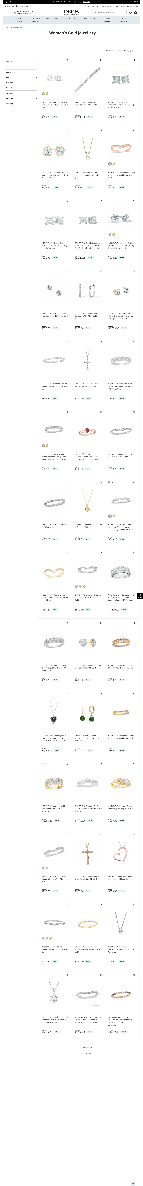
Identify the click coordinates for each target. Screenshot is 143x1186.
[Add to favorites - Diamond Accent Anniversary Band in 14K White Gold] (134, 412)
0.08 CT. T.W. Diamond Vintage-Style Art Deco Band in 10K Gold (121, 666)
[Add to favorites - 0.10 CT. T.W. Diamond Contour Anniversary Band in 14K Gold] (134, 693)
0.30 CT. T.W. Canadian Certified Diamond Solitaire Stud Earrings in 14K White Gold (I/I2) (121, 245)
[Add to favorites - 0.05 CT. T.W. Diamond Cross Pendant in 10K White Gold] (100, 341)
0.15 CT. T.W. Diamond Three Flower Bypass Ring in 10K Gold (121, 807)
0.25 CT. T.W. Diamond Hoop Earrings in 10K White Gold (86, 314)
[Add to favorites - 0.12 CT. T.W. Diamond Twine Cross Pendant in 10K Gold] (100, 834)
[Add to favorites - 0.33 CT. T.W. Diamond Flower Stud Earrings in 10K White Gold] (67, 271)
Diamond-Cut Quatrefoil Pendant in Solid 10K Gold (88, 525)
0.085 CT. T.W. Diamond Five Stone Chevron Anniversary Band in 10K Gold (55, 597)
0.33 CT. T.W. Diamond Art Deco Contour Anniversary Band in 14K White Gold (88, 808)
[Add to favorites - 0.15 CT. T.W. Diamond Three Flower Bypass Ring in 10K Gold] (134, 763)
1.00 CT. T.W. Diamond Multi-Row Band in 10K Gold (53, 807)
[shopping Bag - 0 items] (135, 12)
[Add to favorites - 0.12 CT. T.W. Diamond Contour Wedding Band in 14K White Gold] (67, 834)
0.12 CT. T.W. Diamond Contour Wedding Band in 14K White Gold (54, 879)
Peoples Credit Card (111, 6)
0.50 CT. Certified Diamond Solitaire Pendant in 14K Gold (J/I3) (87, 175)
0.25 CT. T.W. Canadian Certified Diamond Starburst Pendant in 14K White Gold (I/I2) (55, 1019)
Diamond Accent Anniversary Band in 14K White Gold (120, 455)
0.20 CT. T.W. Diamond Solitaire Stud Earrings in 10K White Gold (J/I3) (55, 104)
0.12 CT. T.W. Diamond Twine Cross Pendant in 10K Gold (87, 877)
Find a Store (11, 6)
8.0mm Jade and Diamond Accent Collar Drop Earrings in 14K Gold (87, 738)
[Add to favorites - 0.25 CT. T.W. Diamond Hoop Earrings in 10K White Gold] (100, 271)
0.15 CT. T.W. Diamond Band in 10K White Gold (54, 525)
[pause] (6, 2)
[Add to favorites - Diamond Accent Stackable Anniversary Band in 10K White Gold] (67, 904)
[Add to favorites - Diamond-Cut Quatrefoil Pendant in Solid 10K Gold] (100, 482)
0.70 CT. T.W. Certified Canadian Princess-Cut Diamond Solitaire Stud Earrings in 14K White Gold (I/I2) (88, 245)
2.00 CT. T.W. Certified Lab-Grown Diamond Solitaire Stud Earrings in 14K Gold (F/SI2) (120, 316)
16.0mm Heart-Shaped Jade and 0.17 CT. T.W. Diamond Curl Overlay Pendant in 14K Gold (55, 738)
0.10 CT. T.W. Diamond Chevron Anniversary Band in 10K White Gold (88, 597)
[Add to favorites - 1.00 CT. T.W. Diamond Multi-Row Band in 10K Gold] (67, 763)
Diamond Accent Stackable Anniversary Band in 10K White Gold (54, 949)
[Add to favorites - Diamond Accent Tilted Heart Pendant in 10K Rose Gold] (134, 834)
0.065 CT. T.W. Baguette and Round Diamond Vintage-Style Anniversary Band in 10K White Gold (54, 456)
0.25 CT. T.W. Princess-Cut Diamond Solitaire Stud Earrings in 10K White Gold (121, 104)
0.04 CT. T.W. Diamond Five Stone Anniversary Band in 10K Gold (87, 949)
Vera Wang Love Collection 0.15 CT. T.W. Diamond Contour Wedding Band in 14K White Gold (88, 1020)
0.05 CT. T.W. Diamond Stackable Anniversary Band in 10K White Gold (55, 386)
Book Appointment (93, 6)
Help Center (24, 6)
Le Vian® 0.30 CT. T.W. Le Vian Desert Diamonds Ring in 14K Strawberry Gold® (120, 1019)
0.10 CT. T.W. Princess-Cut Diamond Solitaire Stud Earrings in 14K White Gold (55, 245)
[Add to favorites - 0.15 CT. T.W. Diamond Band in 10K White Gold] (67, 482)
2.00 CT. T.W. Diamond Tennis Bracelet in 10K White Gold (87, 103)
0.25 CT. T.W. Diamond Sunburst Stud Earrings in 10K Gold (88, 666)
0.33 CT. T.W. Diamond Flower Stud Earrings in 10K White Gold (55, 314)
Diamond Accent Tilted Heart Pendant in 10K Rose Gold (120, 877)
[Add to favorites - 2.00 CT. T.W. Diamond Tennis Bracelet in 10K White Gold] (100, 60)
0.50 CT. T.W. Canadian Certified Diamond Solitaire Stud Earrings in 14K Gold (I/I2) (55, 175)
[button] (10, 2)
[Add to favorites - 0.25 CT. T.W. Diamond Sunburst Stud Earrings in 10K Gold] (100, 623)
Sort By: (119, 51)
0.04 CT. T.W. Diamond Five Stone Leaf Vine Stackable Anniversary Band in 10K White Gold (121, 527)
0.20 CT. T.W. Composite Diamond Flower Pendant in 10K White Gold (121, 949)
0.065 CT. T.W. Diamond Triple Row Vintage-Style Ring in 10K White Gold (54, 668)
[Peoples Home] (71, 12)
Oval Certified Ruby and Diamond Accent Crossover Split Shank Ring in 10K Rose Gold (88, 456)
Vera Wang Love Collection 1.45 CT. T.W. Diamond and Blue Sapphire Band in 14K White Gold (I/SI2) (121, 597)
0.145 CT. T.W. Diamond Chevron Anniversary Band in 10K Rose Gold (121, 175)
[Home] (24, 12)
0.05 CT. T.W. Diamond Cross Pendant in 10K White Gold (87, 385)
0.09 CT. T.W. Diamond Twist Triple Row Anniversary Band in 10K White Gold (121, 386)
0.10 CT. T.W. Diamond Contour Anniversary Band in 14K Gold (121, 736)
